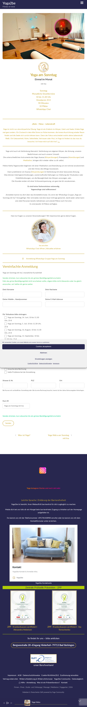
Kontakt (64, 683)
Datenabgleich (77, 679)
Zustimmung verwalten (69, 675)
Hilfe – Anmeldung (28, 683)
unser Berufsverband (43, 665)
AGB (19, 675)
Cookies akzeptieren (43, 346)
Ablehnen (43, 353)
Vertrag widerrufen (10, 679)
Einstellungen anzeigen (43, 359)
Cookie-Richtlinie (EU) (50, 675)
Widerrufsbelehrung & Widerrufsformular (36, 679)
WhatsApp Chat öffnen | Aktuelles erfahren (43, 249)
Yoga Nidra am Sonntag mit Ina (58, 436)
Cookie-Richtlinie (33, 363)
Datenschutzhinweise (45, 363)
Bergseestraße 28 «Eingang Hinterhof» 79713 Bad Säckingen (43, 645)
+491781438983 (44, 518)
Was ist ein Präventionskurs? (48, 683)
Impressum (56, 363)
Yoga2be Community (62, 679)
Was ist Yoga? (24, 435)
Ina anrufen (43, 245)
